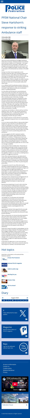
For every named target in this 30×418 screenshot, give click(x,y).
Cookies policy (7, 368)
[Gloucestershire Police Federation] (15, 8)
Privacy (5, 372)
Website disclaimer (8, 370)
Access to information (9, 364)
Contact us (6, 366)
